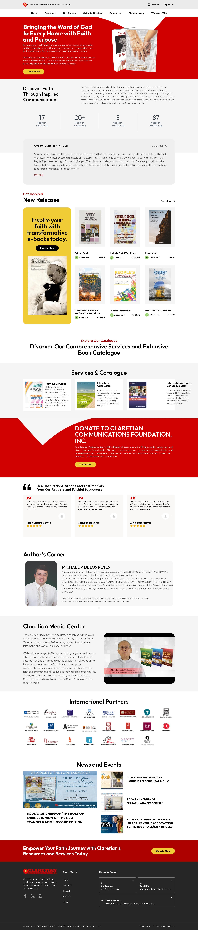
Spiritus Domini (82, 253)
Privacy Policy (145, 926)
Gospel (66, 891)
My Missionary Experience (158, 310)
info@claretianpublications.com (155, 889)
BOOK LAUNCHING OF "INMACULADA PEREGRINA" (145, 801)
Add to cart (84, 258)
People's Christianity (120, 310)
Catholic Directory (92, 13)
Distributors (69, 13)
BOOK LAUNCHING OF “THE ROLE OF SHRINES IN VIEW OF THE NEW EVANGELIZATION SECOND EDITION (55, 818)
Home (34, 13)
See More (166, 201)
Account (155, 4)
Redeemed (150, 253)
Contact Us (115, 13)
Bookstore (50, 13)
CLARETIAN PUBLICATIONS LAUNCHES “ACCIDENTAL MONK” (148, 779)
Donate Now (34, 71)
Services (67, 896)
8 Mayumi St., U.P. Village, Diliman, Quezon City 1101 (130, 904)
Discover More (47, 248)
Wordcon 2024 (159, 13)
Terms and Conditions (165, 926)
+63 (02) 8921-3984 (110, 889)
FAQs (65, 902)
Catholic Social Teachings (123, 253)
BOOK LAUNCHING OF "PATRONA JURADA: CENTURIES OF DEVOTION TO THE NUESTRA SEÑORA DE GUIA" (150, 823)
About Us (67, 885)
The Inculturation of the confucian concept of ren (87, 311)
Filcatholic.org (136, 13)
